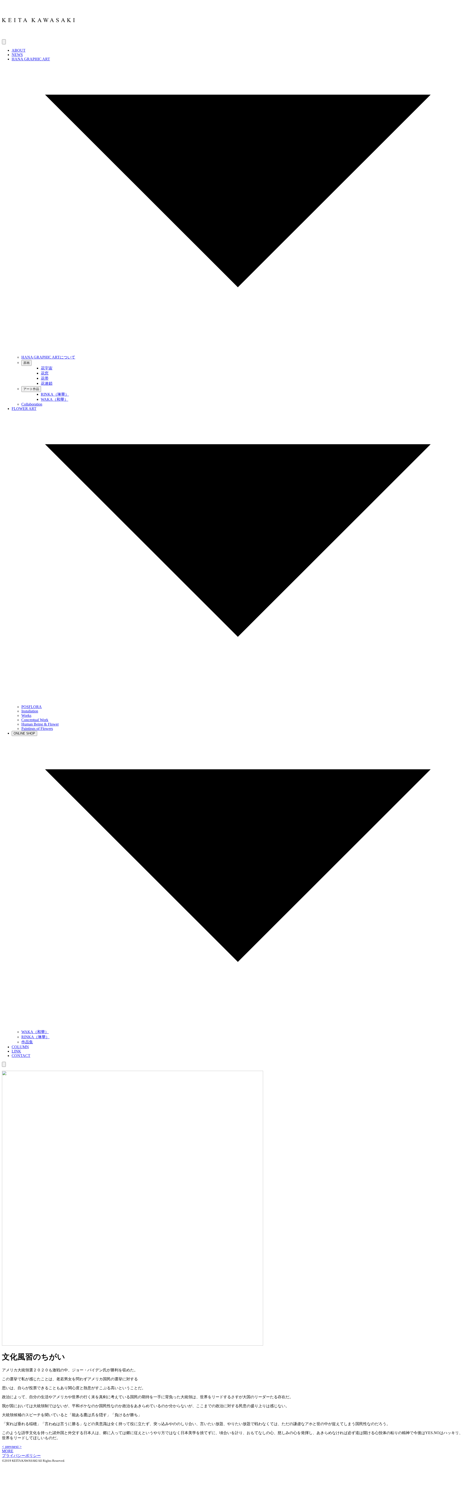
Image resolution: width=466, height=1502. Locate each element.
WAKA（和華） (54, 399)
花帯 (45, 378)
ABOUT (18, 50)
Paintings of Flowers (37, 729)
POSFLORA (31, 707)
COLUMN (20, 1047)
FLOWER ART (24, 409)
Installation (29, 711)
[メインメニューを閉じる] (4, 1064)
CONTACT (21, 1056)
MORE (7, 1451)
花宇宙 (46, 368)
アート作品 (31, 389)
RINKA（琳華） (55, 394)
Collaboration (31, 404)
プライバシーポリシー (21, 1456)
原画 (26, 363)
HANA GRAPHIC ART (31, 59)
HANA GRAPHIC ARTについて (48, 357)
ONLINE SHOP (24, 733)
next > (17, 1447)
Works (26, 715)
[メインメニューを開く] (4, 41)
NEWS (17, 55)
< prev (7, 1447)
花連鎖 (46, 383)
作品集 (27, 1042)
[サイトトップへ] (38, 37)
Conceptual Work (34, 720)
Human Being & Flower (40, 724)
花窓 (45, 373)
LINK (16, 1051)
